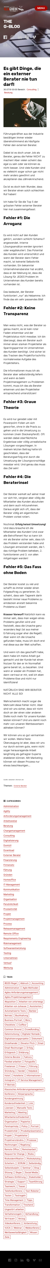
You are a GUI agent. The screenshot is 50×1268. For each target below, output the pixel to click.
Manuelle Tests (24, 1107)
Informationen (34, 1075)
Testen (8, 1195)
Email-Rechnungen (14, 1047)
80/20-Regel (11, 983)
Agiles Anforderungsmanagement (21, 992)
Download (8, 850)
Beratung (8, 92)
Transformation (12, 1204)
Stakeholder (35, 1177)
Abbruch (24, 983)
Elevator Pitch (28, 1043)
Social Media (31, 1172)
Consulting (32, 89)
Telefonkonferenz (13, 1191)
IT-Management (11, 884)
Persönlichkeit (10, 904)
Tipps (29, 1200)
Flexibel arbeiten (13, 1061)
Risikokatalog (34, 1158)
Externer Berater (12, 855)
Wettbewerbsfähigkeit (16, 1232)
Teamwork (10, 1186)
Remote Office (11, 933)
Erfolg (30, 1047)
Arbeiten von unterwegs (31, 1001)
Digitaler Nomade (31, 1034)
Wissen (33, 1232)
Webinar (18, 1227)
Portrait (35, 1126)
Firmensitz (8, 865)
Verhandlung (31, 1214)
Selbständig (35, 1163)
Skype (19, 1172)
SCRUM (21, 1163)
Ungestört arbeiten (14, 1209)
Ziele (7, 1237)
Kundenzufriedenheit (15, 1103)
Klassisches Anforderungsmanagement (24, 1089)
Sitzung (8, 1172)
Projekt (7, 913)
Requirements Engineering (17, 938)
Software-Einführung (15, 1177)
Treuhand (28, 1204)
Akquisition (10, 1001)
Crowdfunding (32, 1029)
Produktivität (10, 909)
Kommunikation (11, 889)
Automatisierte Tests (15, 1011)
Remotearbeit (29, 1149)
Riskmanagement (12, 943)
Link (31, 1103)
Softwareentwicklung (14, 948)
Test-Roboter (32, 1191)
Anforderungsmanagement (17, 816)
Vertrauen (10, 1218)
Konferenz (10, 1094)
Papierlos (25, 1121)
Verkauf (7, 962)
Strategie (9, 1181)
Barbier (33, 1011)
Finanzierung (10, 860)
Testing (7, 953)
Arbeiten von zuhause (15, 1006)
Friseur (22, 1066)
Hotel (7, 1075)
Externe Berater (20, 786)
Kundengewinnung (14, 1098)
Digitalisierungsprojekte (17, 1038)
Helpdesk (33, 1071)
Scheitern (9, 1163)
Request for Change (15, 1154)
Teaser (21, 1186)
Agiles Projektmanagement (18, 997)
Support (21, 1181)
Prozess (7, 923)
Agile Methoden (30, 987)
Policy (25, 1126)
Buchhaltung (21, 1015)
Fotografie (30, 1061)
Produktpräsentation (31, 1131)
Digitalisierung (10, 840)
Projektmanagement (14, 918)
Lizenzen (9, 1107)
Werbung (8, 967)
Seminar (26, 1167)
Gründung (9, 1071)
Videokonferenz (12, 1223)
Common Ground (13, 1029)
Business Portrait (13, 1020)
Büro (27, 1020)
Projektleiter (21, 1135)
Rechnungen (11, 1144)
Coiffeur (22, 1024)
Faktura (28, 1057)
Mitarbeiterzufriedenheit (17, 1117)
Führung (7, 869)
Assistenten (36, 1006)
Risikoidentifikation (14, 1158)
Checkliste (10, 1024)
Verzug (21, 1218)
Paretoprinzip (11, 1126)
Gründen (7, 874)
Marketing (8, 894)
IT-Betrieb (10, 1084)
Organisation (10, 899)
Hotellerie (18, 1075)
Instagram (10, 1080)
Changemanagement (14, 830)
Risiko (31, 1154)
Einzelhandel (11, 1043)
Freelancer (10, 1066)
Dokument (37, 1038)
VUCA (7, 1227)
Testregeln (20, 1195)
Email (40, 1043)
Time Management (14, 1200)
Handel (21, 1071)
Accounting (37, 983)
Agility (6, 811)
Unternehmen (10, 958)
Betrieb (8, 1015)
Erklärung (23, 1052)
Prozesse (31, 1140)
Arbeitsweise (10, 820)
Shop (36, 1167)
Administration (11, 806)
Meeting (22, 1112)
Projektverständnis (14, 1140)
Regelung (25, 1144)
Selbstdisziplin (12, 1167)
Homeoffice (9, 879)
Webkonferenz (32, 1227)
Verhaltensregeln (13, 1214)
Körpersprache (25, 1094)
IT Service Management (30, 1080)
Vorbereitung (30, 1223)
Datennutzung (12, 1034)
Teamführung (35, 1181)
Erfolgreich (10, 1052)
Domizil (7, 845)
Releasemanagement (14, 928)
